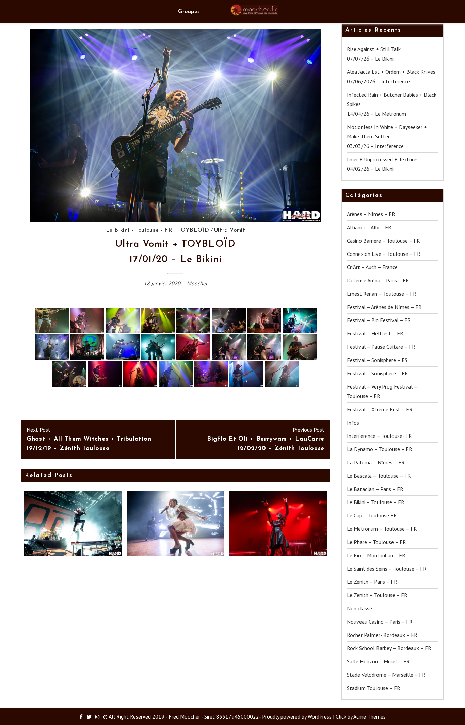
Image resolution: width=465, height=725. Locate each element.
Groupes (189, 11)
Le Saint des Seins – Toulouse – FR (387, 568)
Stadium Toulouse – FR (373, 688)
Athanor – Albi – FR (369, 227)
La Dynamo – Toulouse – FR (379, 449)
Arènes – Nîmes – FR (371, 214)
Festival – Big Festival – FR (379, 320)
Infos (353, 422)
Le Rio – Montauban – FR (376, 555)
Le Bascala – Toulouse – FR (379, 475)
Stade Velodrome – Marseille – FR (386, 674)
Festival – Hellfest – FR (375, 333)
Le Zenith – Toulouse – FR (377, 595)
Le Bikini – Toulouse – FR (375, 502)
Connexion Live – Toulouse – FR (383, 253)
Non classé (359, 608)
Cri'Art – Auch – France (372, 267)
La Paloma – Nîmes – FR (376, 462)
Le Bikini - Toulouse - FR (139, 230)
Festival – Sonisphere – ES (377, 360)
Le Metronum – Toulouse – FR (382, 528)
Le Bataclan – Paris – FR (375, 488)
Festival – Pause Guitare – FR (381, 346)
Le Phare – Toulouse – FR (376, 542)
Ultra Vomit (229, 230)
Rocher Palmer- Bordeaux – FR (382, 634)
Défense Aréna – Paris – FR (378, 280)
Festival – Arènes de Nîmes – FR (384, 306)
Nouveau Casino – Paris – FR (380, 621)
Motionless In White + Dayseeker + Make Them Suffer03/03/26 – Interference (387, 136)
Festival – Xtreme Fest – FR (380, 409)
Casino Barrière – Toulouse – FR (383, 240)
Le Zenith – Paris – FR (372, 581)
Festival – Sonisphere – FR (377, 373)
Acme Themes (369, 716)
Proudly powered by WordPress (297, 716)
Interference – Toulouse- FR (379, 435)
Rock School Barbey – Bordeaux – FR (389, 648)
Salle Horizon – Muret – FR (378, 661)
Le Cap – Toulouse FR (372, 515)
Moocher (197, 283)
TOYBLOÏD (193, 230)
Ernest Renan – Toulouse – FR (381, 293)
